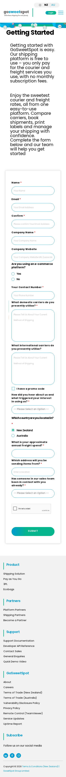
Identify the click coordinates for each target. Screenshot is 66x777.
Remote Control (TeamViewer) (23, 713)
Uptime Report (12, 724)
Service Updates (13, 718)
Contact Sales (12, 651)
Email (16, 199)
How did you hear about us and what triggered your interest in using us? (33, 398)
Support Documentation (18, 640)
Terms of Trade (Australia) (20, 697)
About (7, 682)
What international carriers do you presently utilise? (33, 347)
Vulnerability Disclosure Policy (21, 703)
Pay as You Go (12, 579)
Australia (22, 435)
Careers (8, 687)
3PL (5, 584)
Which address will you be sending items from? (29, 462)
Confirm (18, 215)
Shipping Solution (14, 573)
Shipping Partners (14, 615)
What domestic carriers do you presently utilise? (33, 304)
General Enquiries (14, 656)
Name (16, 182)
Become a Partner (14, 620)
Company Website (24, 249)
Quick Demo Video (14, 661)
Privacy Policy (11, 708)
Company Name (23, 232)
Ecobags (8, 589)
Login (50, 13)
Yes (19, 274)
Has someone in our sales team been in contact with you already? (33, 482)
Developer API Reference (19, 646)
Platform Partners (14, 609)
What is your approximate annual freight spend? (29, 443)
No (18, 279)
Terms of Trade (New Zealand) (22, 692)
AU (53, 5)
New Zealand (25, 430)
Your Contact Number (28, 287)
